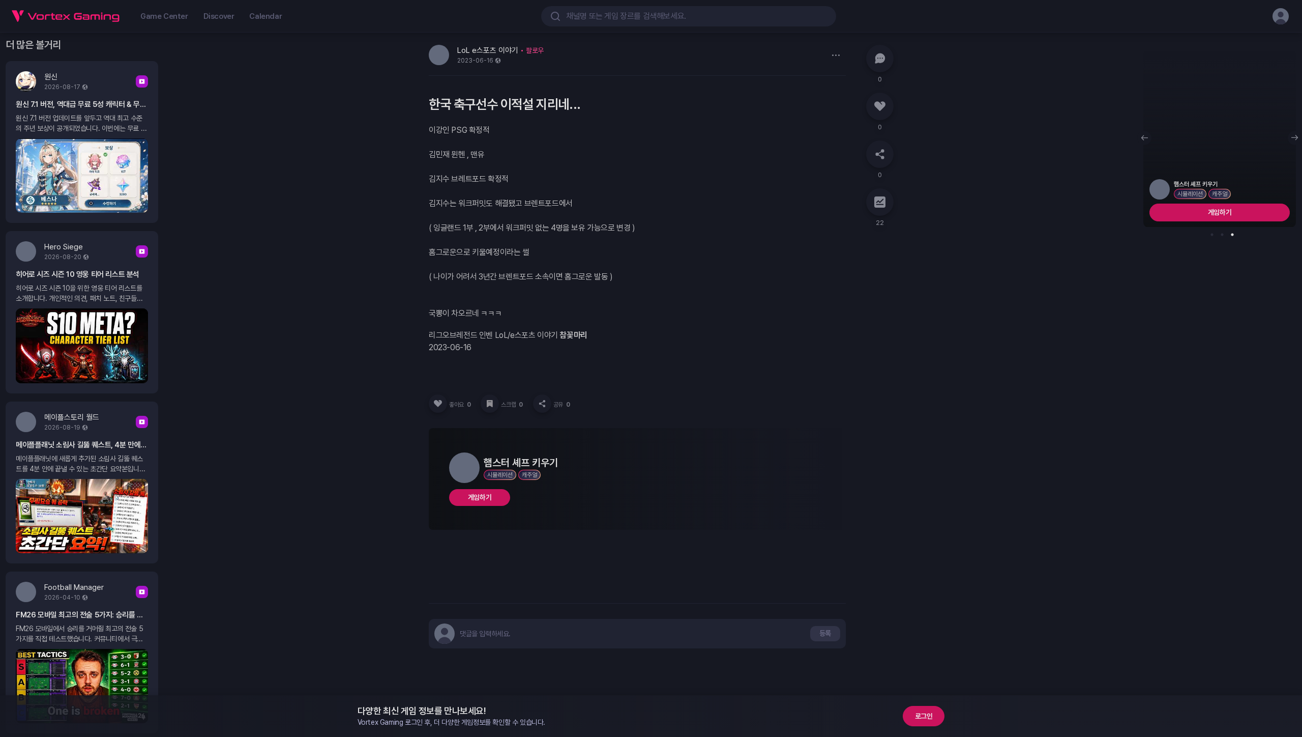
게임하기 (479, 497)
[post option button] (835, 55)
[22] (880, 202)
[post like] (438, 403)
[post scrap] (490, 403)
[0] (880, 58)
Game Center (164, 16)
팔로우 (535, 50)
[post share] (542, 403)
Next (1295, 138)
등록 (825, 633)
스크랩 (511, 404)
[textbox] (485, 634)
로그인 (924, 716)
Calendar (265, 16)
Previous (1144, 138)
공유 (561, 404)
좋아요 (459, 404)
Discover (218, 16)
